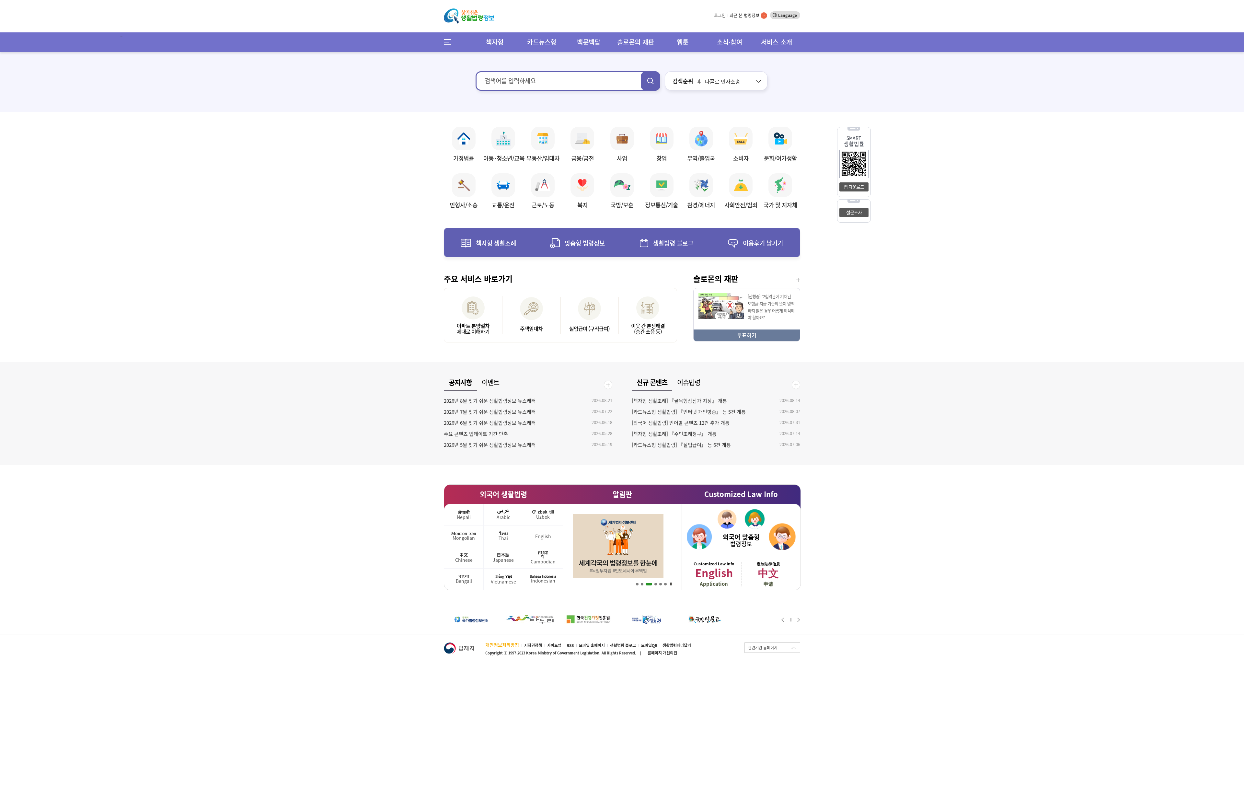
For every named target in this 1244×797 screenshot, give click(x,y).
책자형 (494, 42)
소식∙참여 (729, 42)
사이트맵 (554, 645)
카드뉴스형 (541, 42)
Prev (782, 620)
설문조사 (854, 212)
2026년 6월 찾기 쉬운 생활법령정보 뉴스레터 (490, 422)
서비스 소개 (776, 42)
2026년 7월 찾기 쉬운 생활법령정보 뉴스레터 (490, 411)
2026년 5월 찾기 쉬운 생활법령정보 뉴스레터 (490, 444)
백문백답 (588, 42)
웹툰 (682, 42)
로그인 (720, 15)
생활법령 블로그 (623, 645)
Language (787, 15)
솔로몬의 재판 (635, 42)
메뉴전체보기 (449, 42)
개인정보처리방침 (502, 644)
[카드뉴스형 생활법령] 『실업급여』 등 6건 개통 (681, 444)
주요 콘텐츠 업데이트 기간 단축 (476, 433)
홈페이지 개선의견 (662, 653)
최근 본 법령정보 (747, 15)
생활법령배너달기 (676, 645)
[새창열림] (471, 618)
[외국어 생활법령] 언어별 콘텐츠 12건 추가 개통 (681, 422)
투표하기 (746, 335)
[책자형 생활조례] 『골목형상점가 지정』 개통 (679, 400)
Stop (671, 584)
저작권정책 (533, 645)
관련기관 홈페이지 (763, 648)
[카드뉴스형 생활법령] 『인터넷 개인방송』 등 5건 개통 (689, 411)
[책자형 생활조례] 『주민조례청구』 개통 (674, 433)
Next (798, 620)
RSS (570, 645)
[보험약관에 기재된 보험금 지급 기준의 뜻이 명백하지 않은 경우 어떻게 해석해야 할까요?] (721, 296)
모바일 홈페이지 (592, 645)
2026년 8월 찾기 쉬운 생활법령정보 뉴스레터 (490, 400)
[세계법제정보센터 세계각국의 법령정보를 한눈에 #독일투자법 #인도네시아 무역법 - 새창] (618, 517)
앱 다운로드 (854, 186)
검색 (650, 81)
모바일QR (649, 645)
